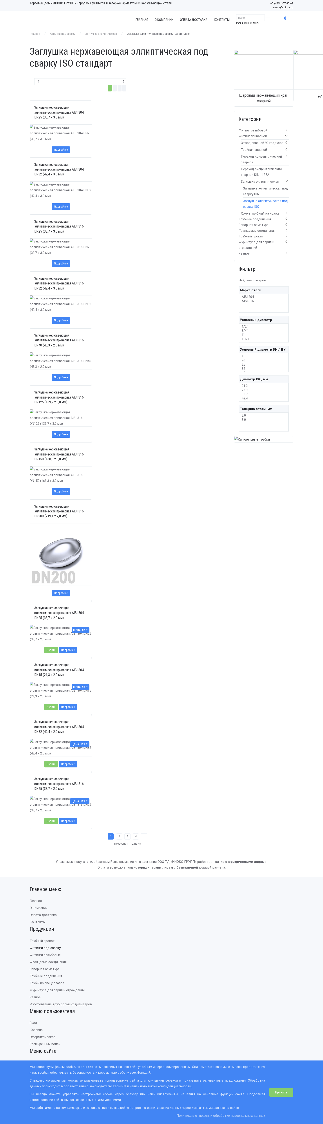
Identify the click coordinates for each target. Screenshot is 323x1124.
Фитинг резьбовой (253, 130)
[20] (263, 360)
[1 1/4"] (263, 339)
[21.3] (263, 386)
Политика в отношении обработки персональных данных (220, 1116)
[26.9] (263, 390)
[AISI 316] (263, 301)
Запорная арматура (254, 225)
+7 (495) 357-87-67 (281, 3)
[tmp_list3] (124, 88)
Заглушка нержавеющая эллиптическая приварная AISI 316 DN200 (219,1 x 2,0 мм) (59, 511)
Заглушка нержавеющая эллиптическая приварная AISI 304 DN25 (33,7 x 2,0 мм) (59, 613)
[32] (263, 369)
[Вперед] (144, 833)
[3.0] (263, 420)
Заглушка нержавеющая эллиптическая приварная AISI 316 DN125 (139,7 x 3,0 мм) (59, 397)
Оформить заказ (42, 1037)
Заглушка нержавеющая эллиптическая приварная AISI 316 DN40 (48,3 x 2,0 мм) (59, 340)
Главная (142, 20)
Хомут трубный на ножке (260, 213)
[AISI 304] (263, 297)
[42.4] (263, 398)
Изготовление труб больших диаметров (61, 1004)
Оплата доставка (193, 20)
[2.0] (263, 416)
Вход (33, 1023)
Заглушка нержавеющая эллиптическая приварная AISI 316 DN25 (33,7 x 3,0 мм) (59, 226)
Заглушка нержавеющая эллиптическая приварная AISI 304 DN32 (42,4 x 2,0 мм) (59, 727)
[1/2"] (263, 326)
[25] (263, 365)
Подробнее (61, 149)
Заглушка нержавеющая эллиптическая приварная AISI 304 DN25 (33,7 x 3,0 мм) (59, 112)
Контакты (222, 20)
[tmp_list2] (120, 88)
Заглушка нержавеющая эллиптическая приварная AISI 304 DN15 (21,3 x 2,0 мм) (59, 670)
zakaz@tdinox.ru (283, 7)
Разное (244, 253)
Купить (51, 650)
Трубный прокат (251, 236)
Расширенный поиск (247, 23)
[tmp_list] (115, 88)
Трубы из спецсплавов (47, 983)
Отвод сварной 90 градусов (262, 143)
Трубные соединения (255, 219)
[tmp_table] (110, 88)
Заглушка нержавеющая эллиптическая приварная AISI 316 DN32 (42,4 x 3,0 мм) (59, 283)
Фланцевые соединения (257, 231)
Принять (281, 1092)
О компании (164, 20)
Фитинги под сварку (62, 33)
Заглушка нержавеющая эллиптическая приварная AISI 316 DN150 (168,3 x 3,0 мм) (59, 454)
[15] (263, 356)
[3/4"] (263, 331)
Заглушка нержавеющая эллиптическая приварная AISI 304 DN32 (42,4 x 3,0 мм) (59, 169)
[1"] (263, 335)
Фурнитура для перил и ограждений (57, 990)
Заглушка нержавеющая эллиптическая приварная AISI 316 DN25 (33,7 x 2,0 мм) (59, 784)
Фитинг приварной (253, 136)
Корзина (36, 1030)
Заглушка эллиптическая (101, 33)
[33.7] (263, 394)
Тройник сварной (254, 150)
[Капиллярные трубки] (252, 439)
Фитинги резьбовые (45, 955)
